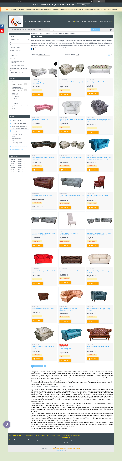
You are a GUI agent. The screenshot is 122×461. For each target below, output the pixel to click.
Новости (12, 58)
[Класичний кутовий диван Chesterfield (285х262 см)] (44, 145)
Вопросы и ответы (105, 21)
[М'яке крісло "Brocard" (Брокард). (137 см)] (99, 107)
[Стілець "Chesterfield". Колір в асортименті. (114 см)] (72, 220)
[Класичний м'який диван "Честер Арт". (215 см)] (99, 258)
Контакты (83, 21)
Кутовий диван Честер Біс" (40, 120)
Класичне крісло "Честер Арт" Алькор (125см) (98, 309)
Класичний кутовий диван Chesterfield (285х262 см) (43, 158)
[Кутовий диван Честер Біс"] (44, 107)
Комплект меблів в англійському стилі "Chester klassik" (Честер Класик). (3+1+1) (99, 234)
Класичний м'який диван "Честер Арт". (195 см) (43, 271)
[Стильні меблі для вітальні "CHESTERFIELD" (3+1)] (44, 69)
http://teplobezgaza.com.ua (19, 147)
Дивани (48, 33)
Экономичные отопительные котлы (47, 441)
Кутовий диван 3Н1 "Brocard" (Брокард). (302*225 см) (68, 309)
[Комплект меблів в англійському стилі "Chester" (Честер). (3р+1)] (44, 220)
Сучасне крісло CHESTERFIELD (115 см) (71, 120)
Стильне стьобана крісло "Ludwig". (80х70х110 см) (97, 196)
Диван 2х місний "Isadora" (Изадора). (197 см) (43, 347)
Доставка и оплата (93, 21)
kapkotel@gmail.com (17, 149)
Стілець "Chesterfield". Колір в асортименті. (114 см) (68, 234)
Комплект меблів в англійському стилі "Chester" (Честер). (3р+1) (43, 234)
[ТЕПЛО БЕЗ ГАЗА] (16, 21)
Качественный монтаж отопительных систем (74, 441)
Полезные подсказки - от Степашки (17, 61)
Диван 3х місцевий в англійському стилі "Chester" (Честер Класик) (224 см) (71, 196)
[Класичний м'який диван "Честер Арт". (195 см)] (44, 258)
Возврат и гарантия (15, 50)
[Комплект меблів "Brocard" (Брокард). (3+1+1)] (72, 145)
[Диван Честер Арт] (72, 334)
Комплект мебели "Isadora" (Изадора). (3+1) (71, 82)
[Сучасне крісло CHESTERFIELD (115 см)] (72, 107)
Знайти (95, 30)
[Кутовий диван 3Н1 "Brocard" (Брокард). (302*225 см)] (72, 296)
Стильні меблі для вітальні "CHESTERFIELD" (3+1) (40, 82)
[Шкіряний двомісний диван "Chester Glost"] (99, 334)
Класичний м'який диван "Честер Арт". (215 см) (99, 271)
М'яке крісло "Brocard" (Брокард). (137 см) (98, 120)
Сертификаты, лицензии (17, 65)
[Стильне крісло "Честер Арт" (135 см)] (44, 296)
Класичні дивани (57, 33)
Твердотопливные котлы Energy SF (21, 439)
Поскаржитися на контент (58, 448)
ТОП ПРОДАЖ (84, 5)
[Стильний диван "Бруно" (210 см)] (99, 69)
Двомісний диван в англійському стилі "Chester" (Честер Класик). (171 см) (99, 158)
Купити (38, 94)
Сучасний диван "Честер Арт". (68, 271)
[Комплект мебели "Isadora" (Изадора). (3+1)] (72, 69)
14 (42, 366)
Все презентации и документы (19, 68)
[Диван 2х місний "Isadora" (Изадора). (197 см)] (44, 334)
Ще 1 (15, 108)
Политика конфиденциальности (16, 71)
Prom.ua (69, 447)
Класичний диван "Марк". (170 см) (42, 195)
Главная (12, 36)
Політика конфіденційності (73, 448)
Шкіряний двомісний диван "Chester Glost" (98, 347)
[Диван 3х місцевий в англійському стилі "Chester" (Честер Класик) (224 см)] (72, 183)
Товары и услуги (69, 21)
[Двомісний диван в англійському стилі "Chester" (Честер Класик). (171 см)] (99, 145)
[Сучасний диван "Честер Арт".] (72, 258)
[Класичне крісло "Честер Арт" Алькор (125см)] (99, 296)
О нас (77, 21)
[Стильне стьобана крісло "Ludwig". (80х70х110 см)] (99, 183)
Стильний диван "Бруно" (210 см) (97, 82)
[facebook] (31, 49)
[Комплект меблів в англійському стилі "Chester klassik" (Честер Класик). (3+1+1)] (99, 220)
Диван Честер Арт (65, 348)
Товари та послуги (38, 33)
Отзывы (12, 53)
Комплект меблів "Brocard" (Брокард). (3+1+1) (71, 158)
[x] (33, 49)
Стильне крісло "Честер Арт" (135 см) (43, 308)
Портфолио (13, 55)
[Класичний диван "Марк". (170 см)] (44, 183)
